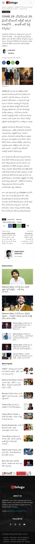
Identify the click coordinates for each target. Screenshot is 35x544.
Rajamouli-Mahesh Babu (9, 222)
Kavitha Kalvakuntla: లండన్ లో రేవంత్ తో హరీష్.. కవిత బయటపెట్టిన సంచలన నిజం (13, 428)
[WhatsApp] (13, 63)
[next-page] (6, 470)
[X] (8, 63)
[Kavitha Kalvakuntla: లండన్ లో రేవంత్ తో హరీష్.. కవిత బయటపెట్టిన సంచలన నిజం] (28, 427)
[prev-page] (3, 470)
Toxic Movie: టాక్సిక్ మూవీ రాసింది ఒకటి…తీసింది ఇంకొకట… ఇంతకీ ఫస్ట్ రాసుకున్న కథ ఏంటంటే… (12, 440)
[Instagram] (15, 524)
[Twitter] (20, 524)
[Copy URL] (17, 63)
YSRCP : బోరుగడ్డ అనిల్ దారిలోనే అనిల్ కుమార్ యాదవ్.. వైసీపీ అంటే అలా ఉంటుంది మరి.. (12, 371)
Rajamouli (18, 219)
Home (4, 7)
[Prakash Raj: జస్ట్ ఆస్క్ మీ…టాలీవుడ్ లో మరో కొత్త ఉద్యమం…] (28, 406)
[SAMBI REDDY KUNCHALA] (4, 51)
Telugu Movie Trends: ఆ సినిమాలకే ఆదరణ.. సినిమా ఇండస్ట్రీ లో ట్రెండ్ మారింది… (12, 416)
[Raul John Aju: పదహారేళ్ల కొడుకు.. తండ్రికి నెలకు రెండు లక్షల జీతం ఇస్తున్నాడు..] (28, 463)
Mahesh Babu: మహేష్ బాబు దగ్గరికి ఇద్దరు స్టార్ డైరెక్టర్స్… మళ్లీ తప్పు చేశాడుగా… (15, 289)
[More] (28, 226)
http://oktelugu (18, 256)
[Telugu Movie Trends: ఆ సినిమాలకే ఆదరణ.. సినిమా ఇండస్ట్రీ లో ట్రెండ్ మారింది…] (28, 416)
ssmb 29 (19, 222)
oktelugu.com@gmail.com (18, 511)
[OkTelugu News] (12, 2)
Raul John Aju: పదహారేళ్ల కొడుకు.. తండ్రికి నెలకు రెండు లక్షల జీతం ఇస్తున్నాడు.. (12, 463)
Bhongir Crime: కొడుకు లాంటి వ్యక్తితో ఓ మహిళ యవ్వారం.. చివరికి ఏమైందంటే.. (12, 396)
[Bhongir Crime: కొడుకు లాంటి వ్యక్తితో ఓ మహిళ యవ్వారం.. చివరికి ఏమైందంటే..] (28, 395)
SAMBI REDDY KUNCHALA (11, 52)
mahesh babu (10, 219)
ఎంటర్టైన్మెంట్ (10, 7)
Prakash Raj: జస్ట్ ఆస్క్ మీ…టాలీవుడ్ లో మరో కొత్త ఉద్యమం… (12, 406)
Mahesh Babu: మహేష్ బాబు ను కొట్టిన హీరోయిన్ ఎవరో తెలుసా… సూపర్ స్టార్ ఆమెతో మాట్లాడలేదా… (22, 346)
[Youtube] (24, 524)
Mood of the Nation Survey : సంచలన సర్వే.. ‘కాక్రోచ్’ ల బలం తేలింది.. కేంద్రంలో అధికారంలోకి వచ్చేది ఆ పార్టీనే (13, 383)
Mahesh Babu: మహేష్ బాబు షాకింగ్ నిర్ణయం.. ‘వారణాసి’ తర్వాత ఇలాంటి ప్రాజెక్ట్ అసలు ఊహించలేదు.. (17, 315)
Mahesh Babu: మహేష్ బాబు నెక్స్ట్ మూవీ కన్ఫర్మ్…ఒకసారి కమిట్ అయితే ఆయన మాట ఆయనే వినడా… (23, 336)
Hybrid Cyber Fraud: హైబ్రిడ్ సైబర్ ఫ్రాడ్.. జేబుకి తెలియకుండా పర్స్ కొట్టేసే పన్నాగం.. (12, 452)
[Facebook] (4, 63)
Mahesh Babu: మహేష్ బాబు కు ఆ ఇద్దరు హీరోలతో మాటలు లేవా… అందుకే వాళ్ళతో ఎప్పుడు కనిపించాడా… (22, 326)
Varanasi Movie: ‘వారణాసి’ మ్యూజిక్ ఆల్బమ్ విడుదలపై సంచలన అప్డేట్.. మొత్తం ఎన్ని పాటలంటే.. (22, 355)
